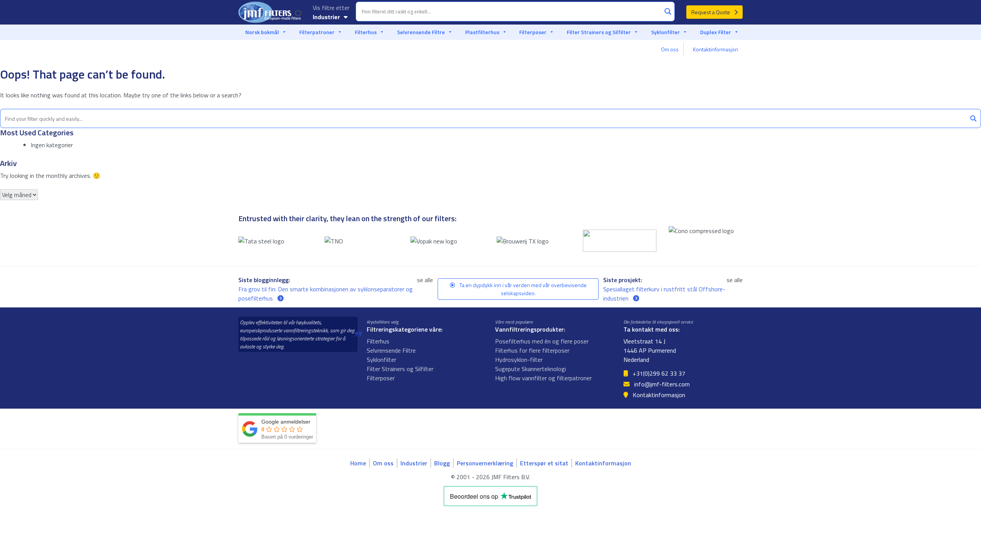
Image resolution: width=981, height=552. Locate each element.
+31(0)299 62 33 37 (658, 373)
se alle (425, 279)
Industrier (327, 16)
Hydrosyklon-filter (519, 359)
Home (358, 463)
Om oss (670, 49)
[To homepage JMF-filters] (270, 12)
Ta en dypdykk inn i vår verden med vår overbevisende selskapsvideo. (522, 289)
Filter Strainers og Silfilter (599, 32)
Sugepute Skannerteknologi (530, 368)
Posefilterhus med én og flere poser (542, 341)
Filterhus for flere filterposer (532, 350)
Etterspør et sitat (544, 463)
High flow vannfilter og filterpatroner (543, 378)
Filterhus (366, 32)
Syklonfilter (665, 32)
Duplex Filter (715, 32)
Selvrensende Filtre (421, 32)
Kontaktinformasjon (715, 49)
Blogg (442, 463)
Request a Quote (711, 12)
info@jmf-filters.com (661, 384)
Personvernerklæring (485, 463)
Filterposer (532, 32)
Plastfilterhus (482, 32)
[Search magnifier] (667, 11)
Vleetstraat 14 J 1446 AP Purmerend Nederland (649, 350)
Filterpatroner (317, 32)
